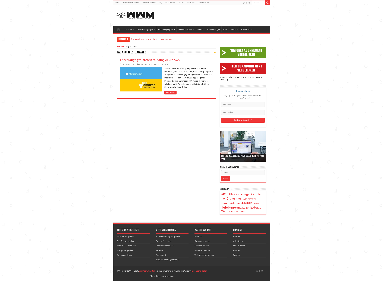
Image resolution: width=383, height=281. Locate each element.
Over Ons (191, 3)
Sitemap (236, 255)
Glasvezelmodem (201, 246)
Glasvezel (143, 64)
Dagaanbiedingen (124, 255)
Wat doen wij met (233, 211)
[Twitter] (249, 3)
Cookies (236, 250)
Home (117, 3)
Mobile (247, 203)
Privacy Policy (239, 246)
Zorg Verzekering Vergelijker (168, 260)
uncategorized (245, 207)
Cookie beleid (203, 3)
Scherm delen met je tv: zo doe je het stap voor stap (151, 39)
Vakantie (159, 250)
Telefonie (228, 207)
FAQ (160, 3)
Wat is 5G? (198, 236)
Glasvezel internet (202, 241)
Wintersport (161, 255)
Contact (181, 3)
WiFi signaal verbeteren (204, 255)
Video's (258, 208)
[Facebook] (247, 3)
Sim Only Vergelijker (125, 241)
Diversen (200, 29)
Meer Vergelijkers (149, 3)
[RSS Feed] (215, 52)
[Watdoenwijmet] (135, 15)
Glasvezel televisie (202, 250)
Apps (247, 195)
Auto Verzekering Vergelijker (168, 236)
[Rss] (244, 3)
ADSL (224, 194)
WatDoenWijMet (185, 29)
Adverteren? (170, 3)
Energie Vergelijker (125, 250)
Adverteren (238, 241)
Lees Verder (170, 92)
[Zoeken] (267, 2)
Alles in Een (236, 194)
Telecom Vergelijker (131, 3)
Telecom (128, 29)
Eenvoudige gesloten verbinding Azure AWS (150, 60)
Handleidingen (213, 29)
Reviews (256, 204)
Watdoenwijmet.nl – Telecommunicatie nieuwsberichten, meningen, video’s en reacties (119, 29)
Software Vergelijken (165, 246)
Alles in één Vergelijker (126, 246)
